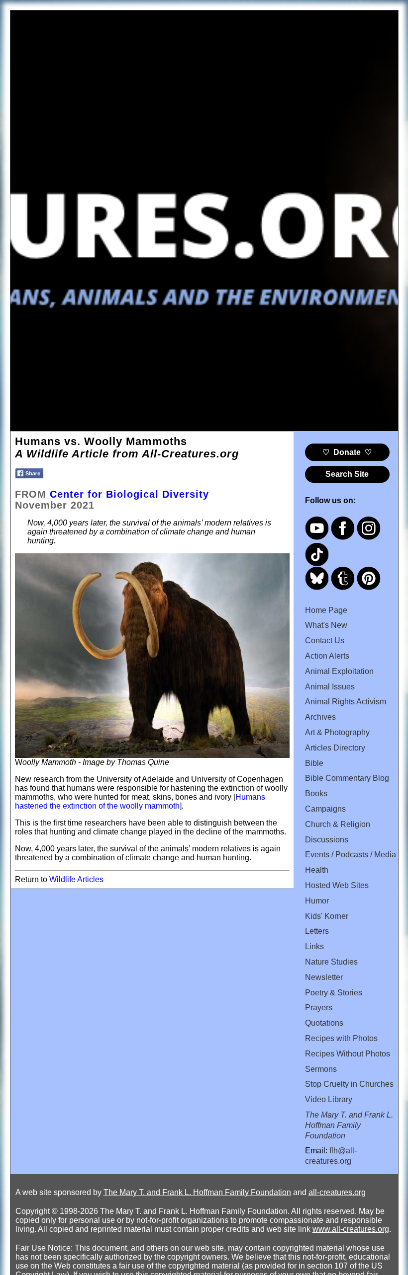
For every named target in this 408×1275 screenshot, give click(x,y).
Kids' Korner (326, 916)
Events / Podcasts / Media (350, 854)
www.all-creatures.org (350, 1229)
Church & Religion (337, 824)
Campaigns (325, 809)
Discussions (326, 839)
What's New (326, 625)
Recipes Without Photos (347, 1054)
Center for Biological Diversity (129, 494)
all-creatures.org (337, 1192)
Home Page (326, 610)
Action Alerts (327, 656)
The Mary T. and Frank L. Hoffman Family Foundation (197, 1192)
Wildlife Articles (76, 879)
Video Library (328, 1099)
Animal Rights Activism (345, 701)
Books (316, 793)
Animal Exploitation (339, 671)
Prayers (318, 1007)
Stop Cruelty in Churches (349, 1084)
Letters (317, 931)
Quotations (324, 1023)
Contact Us (324, 640)
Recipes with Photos (341, 1038)
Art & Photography (337, 732)
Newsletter (324, 977)
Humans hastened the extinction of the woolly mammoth (140, 801)
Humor (317, 901)
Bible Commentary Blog (347, 778)
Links (314, 946)
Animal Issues (330, 686)
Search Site (347, 474)
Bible (314, 763)
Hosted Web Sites (337, 885)
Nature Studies (331, 962)
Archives (320, 717)
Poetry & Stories (333, 992)
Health (316, 870)
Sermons (321, 1069)
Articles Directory (335, 748)
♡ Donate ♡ (347, 452)
